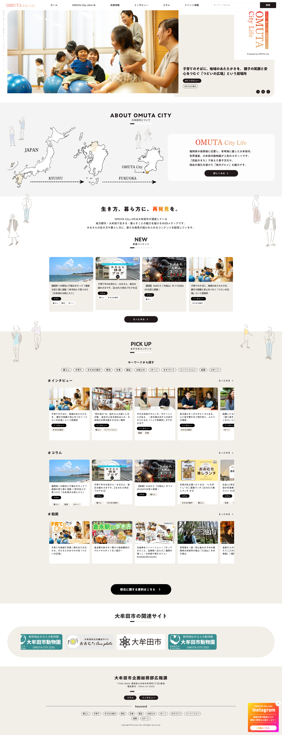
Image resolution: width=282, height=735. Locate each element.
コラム (166, 5)
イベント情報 (192, 5)
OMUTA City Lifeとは (84, 5)
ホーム (54, 5)
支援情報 (115, 5)
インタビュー (141, 5)
